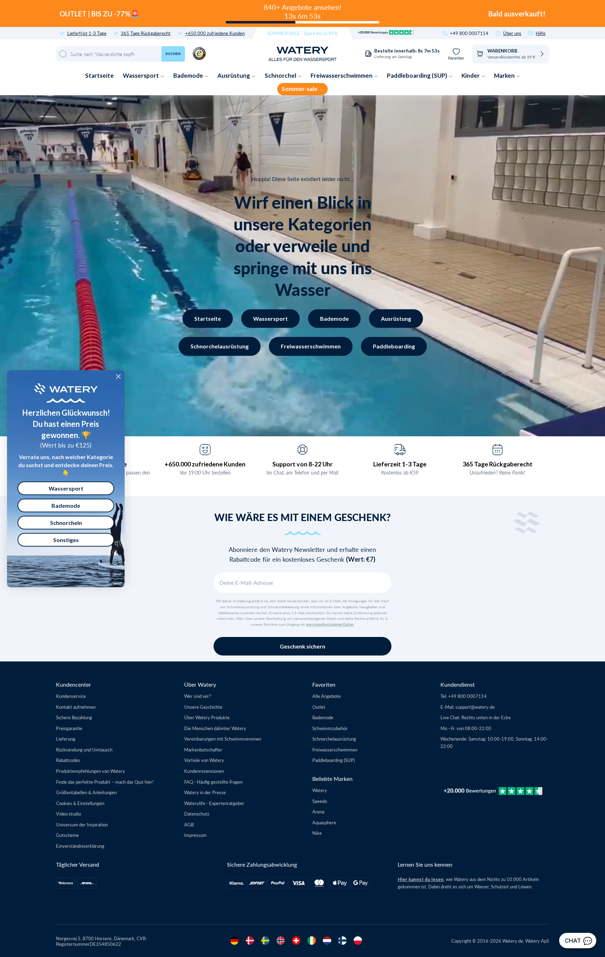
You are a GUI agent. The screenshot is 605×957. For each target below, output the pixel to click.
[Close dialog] (118, 376)
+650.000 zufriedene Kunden (215, 33)
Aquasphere (324, 822)
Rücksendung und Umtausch (84, 749)
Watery (319, 790)
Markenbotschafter (203, 749)
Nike (317, 833)
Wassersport (141, 75)
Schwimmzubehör (330, 728)
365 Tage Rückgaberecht (146, 33)
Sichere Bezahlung (74, 717)
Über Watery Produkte (207, 717)
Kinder (471, 75)
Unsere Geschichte (203, 706)
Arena (318, 811)
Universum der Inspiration (82, 824)
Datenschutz (196, 813)
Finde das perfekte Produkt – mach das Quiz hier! (105, 781)
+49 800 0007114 (469, 33)
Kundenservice (71, 696)
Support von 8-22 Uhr (302, 464)
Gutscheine (67, 835)
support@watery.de (475, 706)
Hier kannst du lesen (421, 879)
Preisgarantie (69, 728)
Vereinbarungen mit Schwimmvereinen (222, 738)
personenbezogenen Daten (330, 624)
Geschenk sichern (302, 646)
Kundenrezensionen (204, 771)
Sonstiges (66, 539)
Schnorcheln (66, 522)
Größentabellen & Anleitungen (86, 792)
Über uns (512, 33)
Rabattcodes (68, 760)
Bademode (188, 75)
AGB (189, 824)
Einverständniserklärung (80, 845)
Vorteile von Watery (204, 760)
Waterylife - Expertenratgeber (214, 803)
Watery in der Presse (205, 792)
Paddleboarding (394, 346)
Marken (505, 75)
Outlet (318, 706)
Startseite (99, 75)
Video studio (68, 813)
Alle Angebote (326, 696)
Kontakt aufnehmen (76, 706)
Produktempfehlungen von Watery (90, 771)
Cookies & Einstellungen (80, 803)
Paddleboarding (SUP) (417, 75)
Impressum (195, 835)
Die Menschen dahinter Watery (215, 728)
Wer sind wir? (197, 696)
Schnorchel (281, 75)
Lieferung (65, 738)
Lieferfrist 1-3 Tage (86, 33)
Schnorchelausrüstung (219, 346)
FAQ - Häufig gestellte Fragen (213, 781)
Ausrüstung (234, 75)
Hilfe (540, 33)
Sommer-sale (300, 88)
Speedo (319, 801)
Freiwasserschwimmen (342, 75)
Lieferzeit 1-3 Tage (399, 464)
